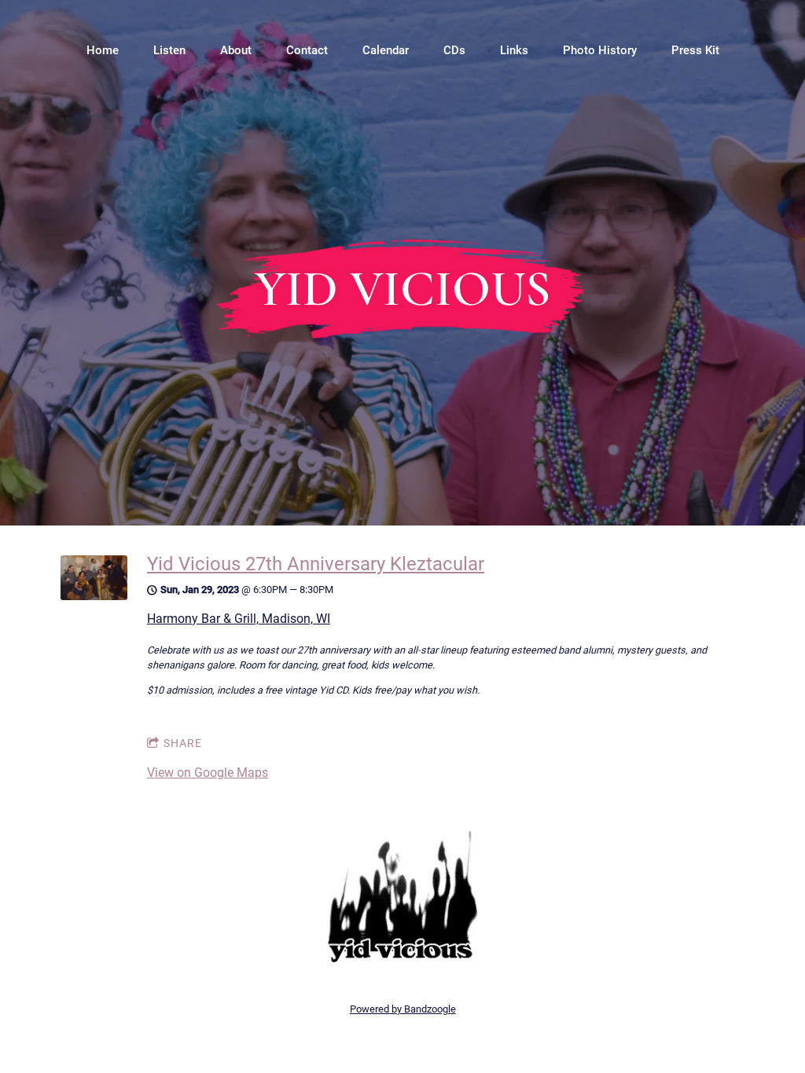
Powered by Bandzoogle (403, 1009)
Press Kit (695, 50)
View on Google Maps (207, 772)
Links (514, 50)
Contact (307, 50)
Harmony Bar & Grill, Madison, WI (238, 618)
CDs (454, 50)
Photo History (600, 50)
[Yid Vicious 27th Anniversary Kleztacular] (94, 595)
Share (183, 743)
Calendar (385, 50)
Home (102, 50)
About (236, 50)
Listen (169, 50)
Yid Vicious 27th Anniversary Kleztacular (315, 564)
